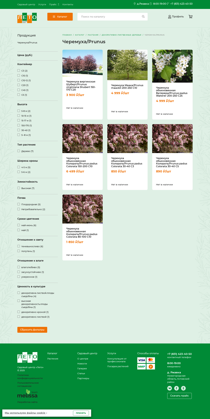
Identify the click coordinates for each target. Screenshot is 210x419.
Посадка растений (118, 366)
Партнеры (83, 378)
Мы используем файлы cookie (25, 412)
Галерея (82, 368)
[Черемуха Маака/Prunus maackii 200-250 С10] (127, 65)
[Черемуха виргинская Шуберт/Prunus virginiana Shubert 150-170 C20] (82, 63)
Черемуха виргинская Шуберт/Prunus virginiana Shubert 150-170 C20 (81, 85)
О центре (82, 358)
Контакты (67, 4)
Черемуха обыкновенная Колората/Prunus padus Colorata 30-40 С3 (126, 162)
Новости (82, 363)
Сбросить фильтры (32, 329)
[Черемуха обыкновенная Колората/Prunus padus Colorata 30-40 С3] (127, 138)
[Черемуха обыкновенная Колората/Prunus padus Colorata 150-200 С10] (82, 138)
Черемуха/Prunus (27, 42)
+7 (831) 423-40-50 (181, 3)
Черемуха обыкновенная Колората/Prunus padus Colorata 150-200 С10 (81, 162)
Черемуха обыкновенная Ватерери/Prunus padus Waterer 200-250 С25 (171, 91)
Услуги (42, 4)
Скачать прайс (179, 395)
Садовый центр (26, 4)
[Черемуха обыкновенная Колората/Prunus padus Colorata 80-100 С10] (82, 209)
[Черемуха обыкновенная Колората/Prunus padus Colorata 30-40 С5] (172, 138)
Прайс (53, 4)
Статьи (81, 373)
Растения (52, 358)
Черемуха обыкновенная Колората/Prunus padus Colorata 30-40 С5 (171, 162)
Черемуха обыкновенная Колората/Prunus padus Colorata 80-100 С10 (81, 232)
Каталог (62, 16)
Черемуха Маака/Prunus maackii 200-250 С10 (127, 87)
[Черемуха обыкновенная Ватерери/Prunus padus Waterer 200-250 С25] (172, 66)
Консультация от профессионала (117, 360)
